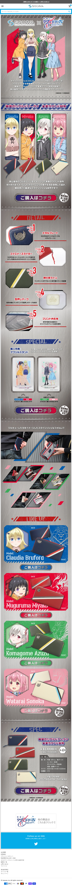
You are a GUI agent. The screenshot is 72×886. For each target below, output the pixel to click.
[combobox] (34, 11)
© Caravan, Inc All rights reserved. (12, 880)
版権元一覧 (4, 862)
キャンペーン (4, 873)
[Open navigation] (2, 6)
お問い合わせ (4, 864)
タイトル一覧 (4, 871)
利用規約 (3, 854)
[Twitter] (36, 844)
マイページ (4, 866)
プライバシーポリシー (7, 856)
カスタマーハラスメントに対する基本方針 (12, 860)
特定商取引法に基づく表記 (8, 858)
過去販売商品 (4, 869)
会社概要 (3, 852)
